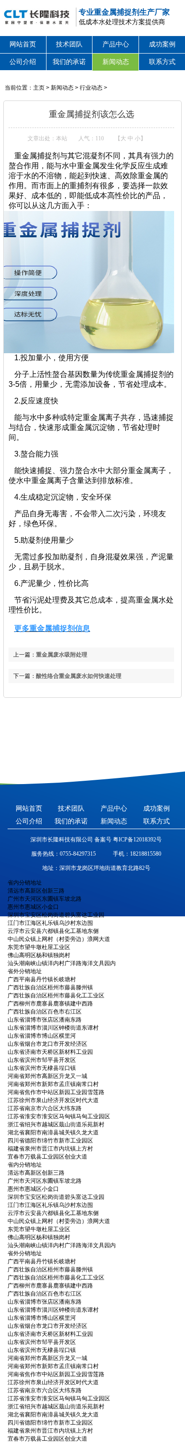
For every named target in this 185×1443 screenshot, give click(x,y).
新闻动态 (115, 61)
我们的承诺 (69, 61)
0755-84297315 (78, 853)
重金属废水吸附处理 (61, 654)
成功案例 (162, 44)
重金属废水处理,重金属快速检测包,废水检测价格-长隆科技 (35, 16)
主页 (39, 87)
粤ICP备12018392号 (136, 839)
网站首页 (22, 44)
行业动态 (91, 87)
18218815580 (145, 853)
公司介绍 (22, 61)
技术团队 (69, 44)
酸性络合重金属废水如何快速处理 (78, 676)
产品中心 (115, 44)
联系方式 (162, 61)
